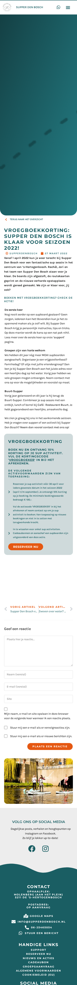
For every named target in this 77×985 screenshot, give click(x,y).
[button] (67, 7)
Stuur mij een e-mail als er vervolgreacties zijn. (40, 727)
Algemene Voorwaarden (38, 970)
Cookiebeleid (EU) (38, 974)
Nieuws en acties (38, 958)
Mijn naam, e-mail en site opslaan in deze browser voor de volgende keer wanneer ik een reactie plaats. (37, 716)
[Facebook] (31, 848)
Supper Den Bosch (29, 7)
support (59, 337)
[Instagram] (45, 848)
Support (38, 949)
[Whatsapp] (58, 7)
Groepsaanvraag (38, 966)
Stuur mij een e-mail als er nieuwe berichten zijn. (41, 736)
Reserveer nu (38, 953)
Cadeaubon (38, 962)
